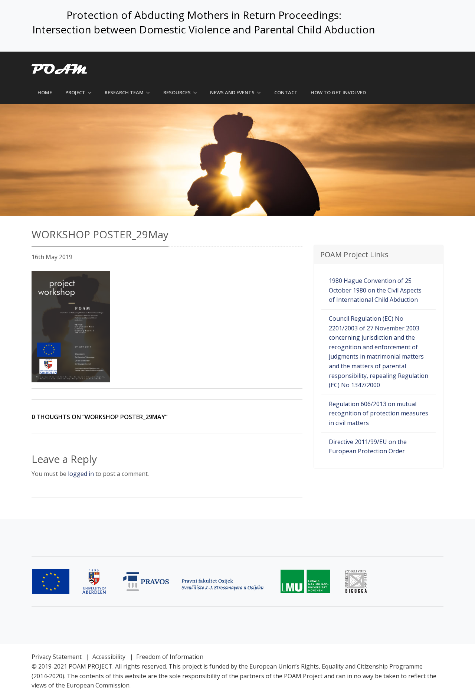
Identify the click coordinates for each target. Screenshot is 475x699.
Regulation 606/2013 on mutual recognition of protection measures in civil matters (378, 413)
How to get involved (338, 92)
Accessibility (108, 657)
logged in (81, 474)
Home (44, 92)
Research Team (124, 92)
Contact (286, 92)
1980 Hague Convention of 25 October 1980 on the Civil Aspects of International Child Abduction (375, 290)
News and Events (232, 92)
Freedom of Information (169, 657)
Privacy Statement (57, 657)
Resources (177, 92)
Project (75, 92)
